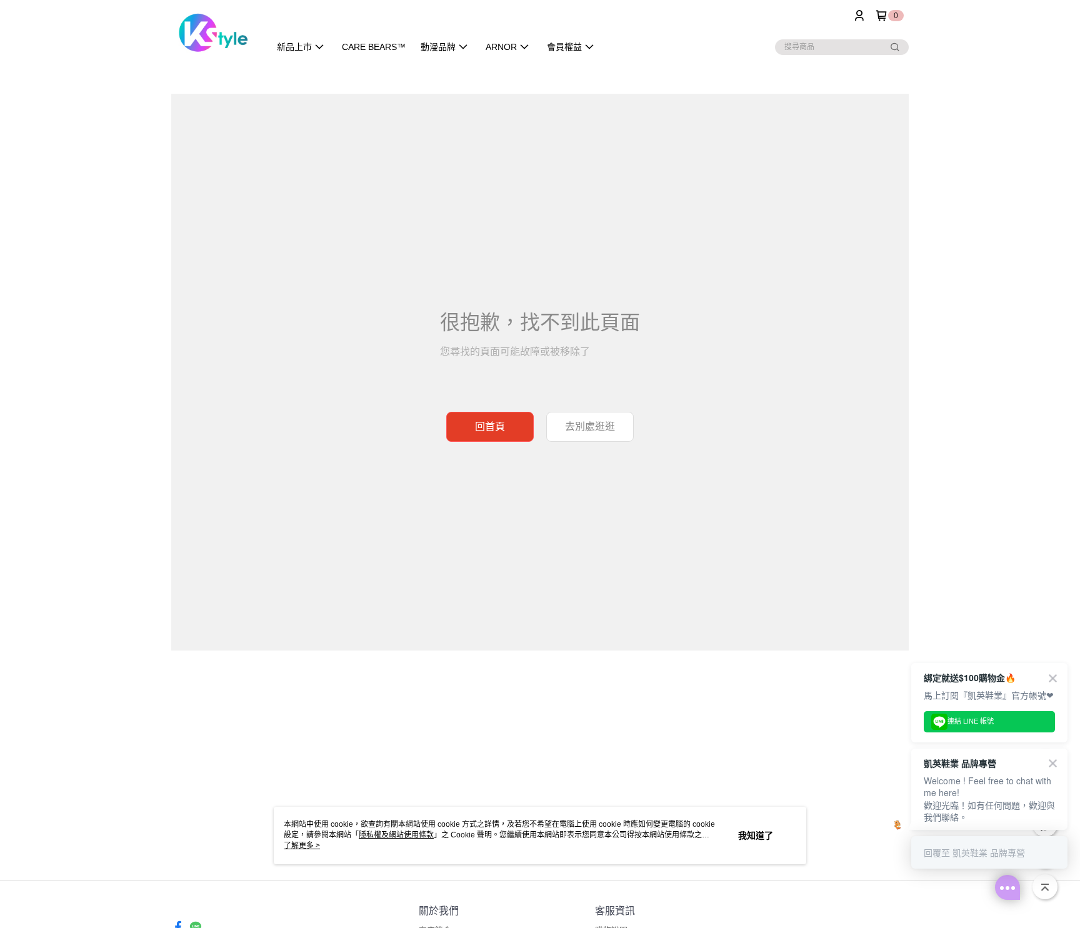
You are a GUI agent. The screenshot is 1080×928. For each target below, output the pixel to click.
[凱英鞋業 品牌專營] (212, 32)
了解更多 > (302, 845)
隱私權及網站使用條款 (396, 835)
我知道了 (755, 836)
